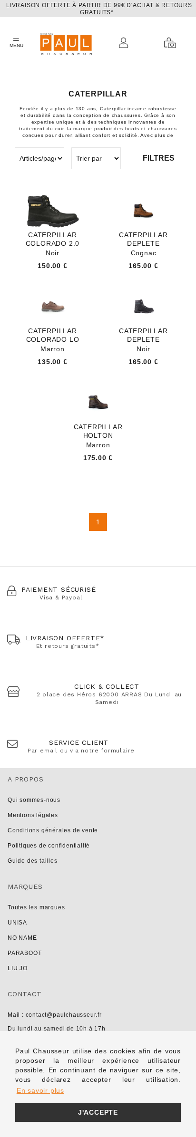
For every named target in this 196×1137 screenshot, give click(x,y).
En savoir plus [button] (40, 1090)
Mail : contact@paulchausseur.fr (55, 1015)
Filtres (159, 158)
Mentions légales (33, 815)
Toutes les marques (36, 907)
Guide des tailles (33, 861)
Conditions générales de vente (53, 830)
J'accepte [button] (98, 1112)
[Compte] (126, 43)
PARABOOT (24, 953)
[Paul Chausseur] (65, 42)
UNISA (17, 922)
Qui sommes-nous (34, 800)
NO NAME (22, 938)
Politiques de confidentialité (49, 845)
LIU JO (18, 968)
